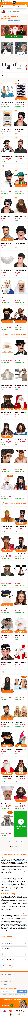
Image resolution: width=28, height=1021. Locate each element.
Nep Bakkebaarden (6, 71)
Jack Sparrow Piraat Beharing (8, 412)
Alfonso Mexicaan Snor (21, 189)
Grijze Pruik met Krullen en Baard (9, 635)
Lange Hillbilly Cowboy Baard (8, 553)
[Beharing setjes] (21, 47)
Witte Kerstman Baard (20, 662)
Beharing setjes (21, 53)
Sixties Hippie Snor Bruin (7, 439)
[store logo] (14, 2)
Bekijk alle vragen (23, 937)
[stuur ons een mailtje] (10, 966)
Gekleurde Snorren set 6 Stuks (8, 129)
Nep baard (14, 36)
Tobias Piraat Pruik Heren (21, 776)
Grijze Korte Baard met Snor (8, 581)
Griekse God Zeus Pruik (7, 297)
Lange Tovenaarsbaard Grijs (8, 385)
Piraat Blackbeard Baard (7, 325)
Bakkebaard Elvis (5, 467)
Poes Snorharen (19, 608)
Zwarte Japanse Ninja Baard (8, 722)
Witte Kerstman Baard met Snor (9, 270)
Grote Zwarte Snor (19, 129)
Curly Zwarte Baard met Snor (8, 749)
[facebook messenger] (3, 966)
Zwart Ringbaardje (6, 662)
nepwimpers (13, 922)
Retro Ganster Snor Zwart (7, 189)
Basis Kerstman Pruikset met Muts (10, 776)
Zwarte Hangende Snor (7, 803)
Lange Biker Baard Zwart (21, 553)
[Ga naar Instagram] (2, 1002)
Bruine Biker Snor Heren (7, 243)
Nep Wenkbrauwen (17, 71)
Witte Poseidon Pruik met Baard (9, 358)
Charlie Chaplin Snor (20, 243)
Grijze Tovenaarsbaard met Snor (9, 831)
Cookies (22, 1018)
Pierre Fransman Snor (6, 156)
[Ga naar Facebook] (6, 1002)
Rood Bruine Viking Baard (7, 526)
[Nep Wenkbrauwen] (17, 66)
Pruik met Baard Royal (20, 803)
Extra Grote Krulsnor (6, 494)
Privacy (17, 1018)
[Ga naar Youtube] (9, 1002)
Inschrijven (22, 991)
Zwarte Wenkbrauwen (20, 270)
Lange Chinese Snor (20, 156)
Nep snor (7, 54)
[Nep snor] (7, 47)
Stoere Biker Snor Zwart (21, 526)
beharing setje (20, 860)
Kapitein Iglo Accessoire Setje (8, 608)
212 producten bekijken (14, 20)
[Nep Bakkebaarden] (6, 66)
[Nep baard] (14, 29)
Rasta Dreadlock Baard (7, 695)
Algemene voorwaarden (9, 1018)
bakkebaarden (12, 908)
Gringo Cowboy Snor (20, 325)
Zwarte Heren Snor (6, 216)
